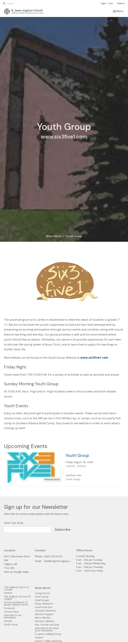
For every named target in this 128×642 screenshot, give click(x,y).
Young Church (42, 593)
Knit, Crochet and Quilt (47, 624)
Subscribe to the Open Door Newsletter (47, 629)
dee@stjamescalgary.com (58, 561)
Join (111, 3)
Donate (8, 621)
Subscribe (62, 529)
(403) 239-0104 (53, 556)
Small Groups (42, 600)
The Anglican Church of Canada (16, 588)
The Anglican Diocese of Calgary (17, 597)
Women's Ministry (44, 621)
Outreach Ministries (45, 610)
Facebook (9, 608)
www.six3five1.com (94, 357)
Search (121, 3)
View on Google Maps (16, 571)
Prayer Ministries (44, 603)
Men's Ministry (42, 617)
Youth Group (11, 624)
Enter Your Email (13, 522)
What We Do (54, 236)
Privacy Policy (11, 611)
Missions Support (44, 614)
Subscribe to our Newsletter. (13, 616)
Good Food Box (43, 607)
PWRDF (8, 593)
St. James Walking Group (48, 634)
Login (103, 3)
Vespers (39, 637)
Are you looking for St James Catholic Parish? (16, 603)
